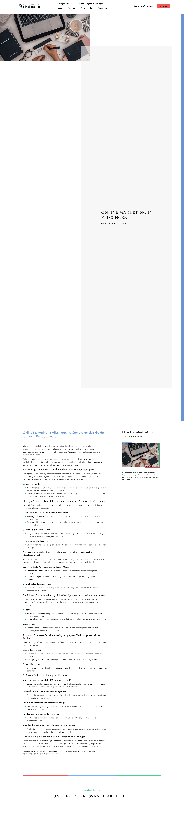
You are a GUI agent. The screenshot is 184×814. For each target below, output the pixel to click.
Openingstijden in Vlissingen (91, 3)
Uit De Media (86, 8)
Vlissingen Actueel (64, 3)
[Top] (6, 787)
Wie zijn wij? (103, 8)
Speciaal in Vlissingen (67, 8)
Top (6, 791)
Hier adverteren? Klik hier (133, 436)
